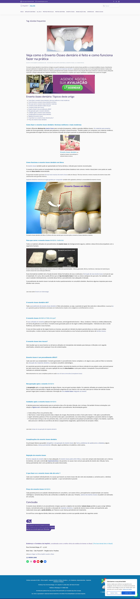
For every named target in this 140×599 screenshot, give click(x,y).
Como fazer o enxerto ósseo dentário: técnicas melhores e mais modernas (48, 100)
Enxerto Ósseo (70, 62)
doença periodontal (44, 445)
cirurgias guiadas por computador (53, 179)
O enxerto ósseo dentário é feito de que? (39, 105)
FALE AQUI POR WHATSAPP (28, 1)
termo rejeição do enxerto (36, 459)
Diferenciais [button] (90, 11)
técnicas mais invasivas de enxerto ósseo (56, 174)
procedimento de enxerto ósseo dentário (43, 306)
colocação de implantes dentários (63, 69)
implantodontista (53, 461)
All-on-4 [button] (39, 11)
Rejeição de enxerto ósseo (35, 116)
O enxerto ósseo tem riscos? (36, 107)
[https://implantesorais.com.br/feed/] (119, 1)
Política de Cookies (127, 589)
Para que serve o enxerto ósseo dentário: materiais (42, 104)
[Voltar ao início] (27, 5)
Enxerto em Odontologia (42, 291)
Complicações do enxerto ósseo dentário (39, 114)
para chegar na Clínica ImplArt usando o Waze (41, 554)
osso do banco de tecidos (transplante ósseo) (69, 373)
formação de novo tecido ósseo (93, 274)
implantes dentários (66, 508)
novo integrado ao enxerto (74, 391)
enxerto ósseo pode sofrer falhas (71, 459)
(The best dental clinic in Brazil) (103, 543)
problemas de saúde (87, 443)
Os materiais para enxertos (102, 128)
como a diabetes (99, 443)
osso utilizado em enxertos (36, 322)
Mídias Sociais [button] (99, 11)
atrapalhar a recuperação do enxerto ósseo (60, 443)
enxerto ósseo (49, 128)
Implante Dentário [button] (30, 11)
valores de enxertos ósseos (89, 495)
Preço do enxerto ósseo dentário (37, 119)
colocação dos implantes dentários (39, 363)
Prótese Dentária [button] (60, 11)
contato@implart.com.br (42, 1)
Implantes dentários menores (34, 179)
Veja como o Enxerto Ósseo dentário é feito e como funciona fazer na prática (69, 57)
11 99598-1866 (31, 557)
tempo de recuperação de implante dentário (44, 429)
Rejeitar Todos (113, 593)
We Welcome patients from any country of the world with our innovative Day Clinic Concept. (58, 590)
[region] (121, 587)
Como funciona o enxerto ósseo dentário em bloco (42, 102)
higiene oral (36, 407)
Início (22, 11)
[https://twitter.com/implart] (116, 1)
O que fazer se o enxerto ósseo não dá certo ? (41, 118)
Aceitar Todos (128, 593)
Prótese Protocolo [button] (48, 11)
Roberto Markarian (38, 62)
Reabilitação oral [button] (81, 11)
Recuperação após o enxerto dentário (38, 111)
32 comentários (79, 62)
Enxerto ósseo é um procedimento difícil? (39, 109)
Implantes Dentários (60, 62)
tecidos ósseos (101, 331)
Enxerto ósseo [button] (70, 11)
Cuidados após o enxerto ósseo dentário (39, 112)
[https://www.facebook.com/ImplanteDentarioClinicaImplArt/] (113, 1)
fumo (78, 443)
